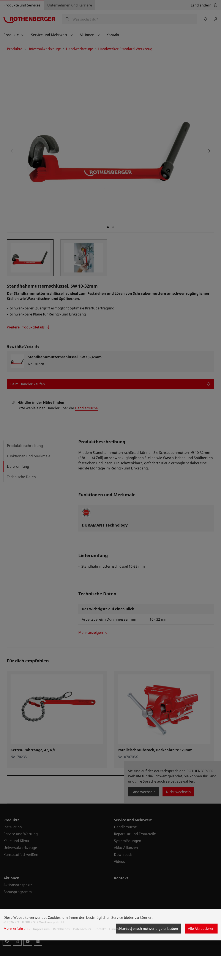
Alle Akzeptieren (201, 928)
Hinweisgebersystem (124, 929)
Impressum (41, 929)
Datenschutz (82, 929)
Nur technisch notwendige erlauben (148, 928)
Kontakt (100, 929)
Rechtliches (61, 929)
